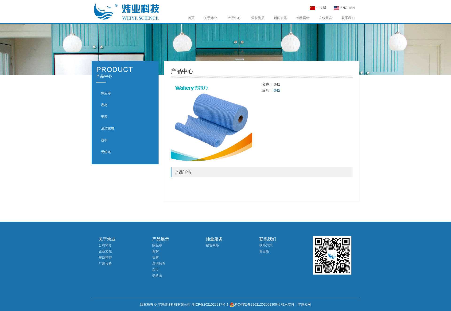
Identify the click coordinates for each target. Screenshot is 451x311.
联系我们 (348, 18)
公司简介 (105, 245)
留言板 (264, 251)
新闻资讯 (280, 18)
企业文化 (105, 251)
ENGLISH (347, 8)
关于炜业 (210, 18)
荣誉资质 (257, 18)
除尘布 (106, 93)
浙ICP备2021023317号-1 (210, 304)
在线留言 (325, 18)
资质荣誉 (105, 257)
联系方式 (265, 245)
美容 (104, 116)
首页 (191, 18)
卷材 (104, 105)
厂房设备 (105, 263)
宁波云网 (304, 304)
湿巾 (104, 140)
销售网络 (303, 18)
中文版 (321, 8)
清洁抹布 (107, 128)
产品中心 (234, 18)
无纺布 (106, 152)
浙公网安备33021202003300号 (257, 304)
